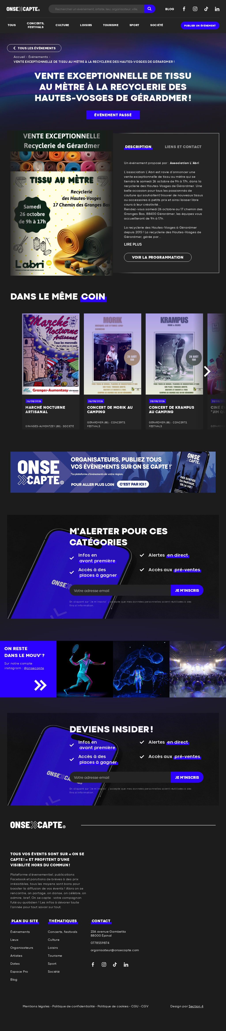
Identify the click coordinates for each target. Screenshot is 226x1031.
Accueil (19, 57)
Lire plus (133, 244)
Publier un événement (200, 26)
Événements (38, 57)
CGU (135, 1006)
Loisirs (53, 947)
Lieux (14, 939)
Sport (52, 963)
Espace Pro (19, 971)
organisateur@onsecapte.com (115, 950)
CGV (144, 1006)
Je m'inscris (187, 590)
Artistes (16, 955)
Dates (15, 963)
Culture (53, 939)
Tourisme (55, 955)
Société (54, 971)
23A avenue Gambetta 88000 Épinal (108, 933)
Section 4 (196, 1006)
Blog (13, 979)
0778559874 (100, 943)
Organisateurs (21, 947)
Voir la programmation (158, 257)
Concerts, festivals (62, 932)
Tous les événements (37, 48)
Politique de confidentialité (73, 1006)
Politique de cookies (113, 1006)
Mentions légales (36, 1006)
